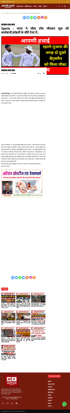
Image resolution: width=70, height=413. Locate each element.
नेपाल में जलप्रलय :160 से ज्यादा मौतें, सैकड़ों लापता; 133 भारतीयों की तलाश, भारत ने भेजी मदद (38, 305)
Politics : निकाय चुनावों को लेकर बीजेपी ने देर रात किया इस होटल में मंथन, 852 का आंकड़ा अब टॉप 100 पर (8, 305)
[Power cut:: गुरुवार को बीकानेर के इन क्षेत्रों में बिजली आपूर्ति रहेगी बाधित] (38, 332)
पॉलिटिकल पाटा (4, 336)
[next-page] (5, 363)
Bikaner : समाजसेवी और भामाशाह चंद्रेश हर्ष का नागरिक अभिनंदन (23, 323)
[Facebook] (56, 6)
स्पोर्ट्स (13, 24)
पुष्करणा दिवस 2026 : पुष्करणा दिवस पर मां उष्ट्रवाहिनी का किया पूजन (8, 323)
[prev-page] (2, 363)
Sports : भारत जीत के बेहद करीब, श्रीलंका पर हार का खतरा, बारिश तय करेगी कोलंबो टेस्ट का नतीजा (23, 305)
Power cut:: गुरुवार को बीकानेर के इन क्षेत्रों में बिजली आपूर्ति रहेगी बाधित (38, 339)
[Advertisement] (23, 86)
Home (2, 13)
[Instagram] (59, 6)
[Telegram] (35, 17)
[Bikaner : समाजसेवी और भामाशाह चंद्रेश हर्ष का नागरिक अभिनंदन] (23, 315)
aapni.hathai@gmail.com (14, 397)
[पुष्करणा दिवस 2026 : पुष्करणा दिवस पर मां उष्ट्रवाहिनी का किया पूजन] (8, 315)
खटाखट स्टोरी (8, 13)
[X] (62, 6)
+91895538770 (14, 398)
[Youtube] (65, 6)
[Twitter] (28, 17)
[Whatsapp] (31, 17)
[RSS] (38, 17)
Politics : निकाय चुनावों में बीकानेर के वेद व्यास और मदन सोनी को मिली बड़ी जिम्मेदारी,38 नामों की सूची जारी (8, 340)
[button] (67, 1)
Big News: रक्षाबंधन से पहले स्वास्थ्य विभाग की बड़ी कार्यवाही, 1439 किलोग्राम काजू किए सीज (38, 323)
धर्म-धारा (18, 336)
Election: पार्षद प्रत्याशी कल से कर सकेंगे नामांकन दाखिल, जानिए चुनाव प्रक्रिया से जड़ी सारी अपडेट (8, 357)
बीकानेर (9, 24)
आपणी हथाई (14, 73)
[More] (45, 17)
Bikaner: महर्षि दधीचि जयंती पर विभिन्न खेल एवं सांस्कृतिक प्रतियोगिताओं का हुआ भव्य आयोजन (23, 340)
